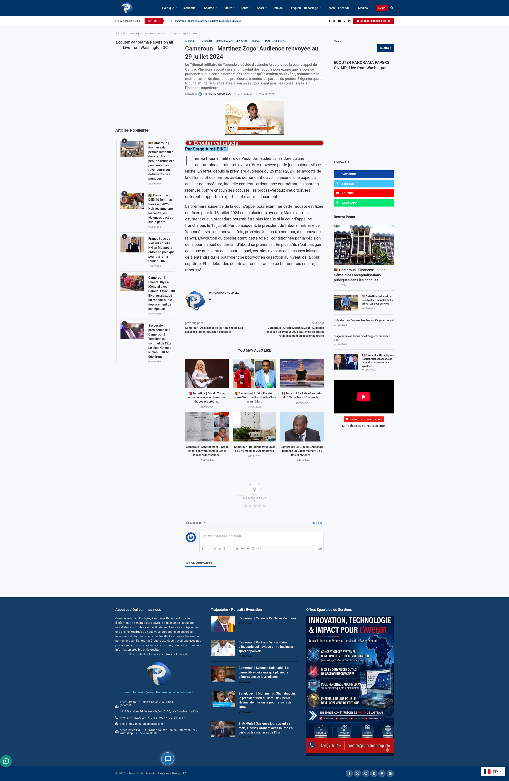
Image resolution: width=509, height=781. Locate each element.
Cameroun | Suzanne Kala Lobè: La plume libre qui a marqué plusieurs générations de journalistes (264, 672)
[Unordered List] (231, 548)
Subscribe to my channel (366, 419)
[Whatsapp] (344, 21)
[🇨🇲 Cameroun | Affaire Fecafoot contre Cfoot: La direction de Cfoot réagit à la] (254, 373)
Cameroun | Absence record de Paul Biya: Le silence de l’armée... (209, 21)
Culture (227, 8)
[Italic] (209, 548)
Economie (189, 8)
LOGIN (381, 8)
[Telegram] (349, 21)
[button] (167, 21)
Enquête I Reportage (304, 8)
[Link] (248, 548)
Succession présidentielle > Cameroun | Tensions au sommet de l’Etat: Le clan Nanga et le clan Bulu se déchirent (160, 341)
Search (338, 41)
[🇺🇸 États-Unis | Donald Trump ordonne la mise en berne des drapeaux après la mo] (207, 373)
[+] (258, 548)
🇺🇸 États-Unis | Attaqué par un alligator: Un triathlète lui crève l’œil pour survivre (377, 300)
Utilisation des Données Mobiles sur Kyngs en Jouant (364, 320)
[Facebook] (329, 21)
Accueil (119, 33)
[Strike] (220, 548)
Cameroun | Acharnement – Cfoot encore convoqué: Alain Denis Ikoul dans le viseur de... (207, 451)
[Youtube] (339, 21)
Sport (260, 8)
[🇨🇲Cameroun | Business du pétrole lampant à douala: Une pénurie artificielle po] (132, 149)
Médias (363, 8)
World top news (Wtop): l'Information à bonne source (159, 692)
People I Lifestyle (338, 8)
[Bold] (203, 548)
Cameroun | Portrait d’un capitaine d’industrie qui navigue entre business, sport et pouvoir (266, 646)
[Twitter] (334, 21)
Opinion (278, 8)
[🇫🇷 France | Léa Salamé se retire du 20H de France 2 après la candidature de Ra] (302, 373)
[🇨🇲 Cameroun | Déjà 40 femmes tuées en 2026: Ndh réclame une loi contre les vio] (132, 201)
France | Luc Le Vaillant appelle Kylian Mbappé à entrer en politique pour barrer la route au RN (161, 250)
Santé (244, 8)
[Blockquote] (237, 548)
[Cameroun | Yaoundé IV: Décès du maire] (223, 624)
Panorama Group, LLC (224, 292)
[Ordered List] (225, 548)
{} (253, 548)
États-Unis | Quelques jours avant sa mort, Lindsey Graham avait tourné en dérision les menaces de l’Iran (266, 728)
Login (319, 522)
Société (209, 8)
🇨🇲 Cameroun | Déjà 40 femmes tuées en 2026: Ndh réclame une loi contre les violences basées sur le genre (160, 208)
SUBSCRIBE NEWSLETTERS (374, 21)
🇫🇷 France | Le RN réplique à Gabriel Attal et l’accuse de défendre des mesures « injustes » (378, 361)
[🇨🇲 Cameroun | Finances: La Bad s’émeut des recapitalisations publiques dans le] (364, 245)
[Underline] (214, 548)
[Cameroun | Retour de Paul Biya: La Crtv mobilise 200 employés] (254, 426)
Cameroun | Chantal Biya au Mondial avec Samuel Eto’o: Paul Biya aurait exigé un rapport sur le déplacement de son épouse (161, 293)
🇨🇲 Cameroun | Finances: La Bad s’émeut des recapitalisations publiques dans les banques (360, 275)
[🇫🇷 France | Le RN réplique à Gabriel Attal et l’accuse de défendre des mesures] (346, 362)
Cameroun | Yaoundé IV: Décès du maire (267, 618)
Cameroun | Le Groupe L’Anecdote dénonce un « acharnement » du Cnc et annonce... (302, 451)
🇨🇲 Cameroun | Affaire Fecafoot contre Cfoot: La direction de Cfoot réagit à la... (254, 397)
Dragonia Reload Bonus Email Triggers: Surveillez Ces (362, 338)
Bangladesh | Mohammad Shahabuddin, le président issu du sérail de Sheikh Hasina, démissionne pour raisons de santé (267, 700)
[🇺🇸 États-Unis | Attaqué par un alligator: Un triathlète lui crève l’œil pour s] (346, 302)
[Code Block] (242, 548)
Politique (168, 8)
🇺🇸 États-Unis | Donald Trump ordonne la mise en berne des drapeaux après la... (206, 397)
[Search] (392, 8)
